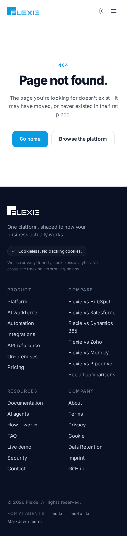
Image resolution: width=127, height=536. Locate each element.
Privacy (77, 425)
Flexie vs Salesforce (92, 312)
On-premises (22, 356)
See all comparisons (91, 375)
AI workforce (22, 312)
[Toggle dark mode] (100, 11)
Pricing (15, 367)
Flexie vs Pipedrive (90, 363)
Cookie (76, 436)
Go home (30, 139)
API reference (23, 345)
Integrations (21, 334)
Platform (17, 301)
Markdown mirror (24, 521)
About (75, 403)
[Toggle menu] (113, 11)
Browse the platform (83, 139)
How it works (22, 425)
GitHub (76, 468)
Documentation (25, 403)
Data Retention (85, 447)
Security (17, 458)
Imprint (76, 458)
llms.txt (56, 513)
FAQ (12, 436)
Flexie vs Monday (88, 352)
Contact (16, 468)
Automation (20, 323)
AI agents (18, 414)
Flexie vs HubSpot (89, 301)
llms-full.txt (79, 513)
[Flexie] (23, 11)
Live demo (19, 447)
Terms (75, 414)
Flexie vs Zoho (85, 342)
